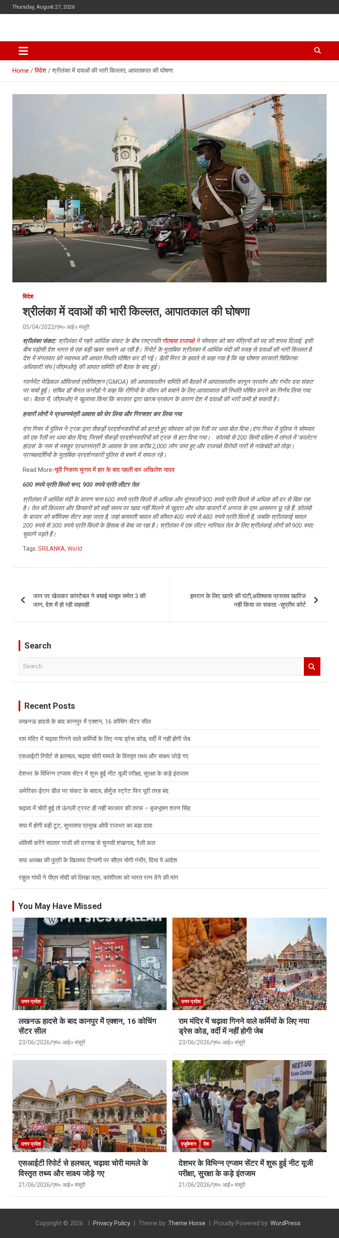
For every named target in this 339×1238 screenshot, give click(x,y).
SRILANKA (51, 548)
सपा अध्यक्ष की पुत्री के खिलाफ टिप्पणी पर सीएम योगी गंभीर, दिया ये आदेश (98, 860)
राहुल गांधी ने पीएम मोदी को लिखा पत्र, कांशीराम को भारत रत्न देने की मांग (98, 877)
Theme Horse (186, 1223)
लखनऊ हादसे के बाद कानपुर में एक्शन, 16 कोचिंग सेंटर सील (85, 721)
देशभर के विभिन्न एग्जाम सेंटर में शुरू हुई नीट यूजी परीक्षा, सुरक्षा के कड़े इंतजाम (104, 773)
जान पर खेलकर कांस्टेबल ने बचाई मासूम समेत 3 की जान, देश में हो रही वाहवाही (89, 600)
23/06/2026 (34, 1042)
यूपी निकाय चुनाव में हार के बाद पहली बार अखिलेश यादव (114, 469)
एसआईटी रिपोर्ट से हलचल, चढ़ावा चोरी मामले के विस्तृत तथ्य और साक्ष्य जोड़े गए (104, 756)
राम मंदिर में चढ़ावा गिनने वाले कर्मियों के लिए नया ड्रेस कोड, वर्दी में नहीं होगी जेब (104, 739)
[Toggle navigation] (23, 50)
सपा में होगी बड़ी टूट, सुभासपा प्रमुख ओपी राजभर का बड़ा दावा (85, 825)
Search (312, 666)
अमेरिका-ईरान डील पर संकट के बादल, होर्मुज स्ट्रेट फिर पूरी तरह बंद (94, 791)
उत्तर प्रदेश (31, 1001)
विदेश (28, 296)
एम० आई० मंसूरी (73, 327)
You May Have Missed (60, 906)
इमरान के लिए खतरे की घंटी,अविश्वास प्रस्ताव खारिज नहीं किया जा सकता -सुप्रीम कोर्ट (248, 600)
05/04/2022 (38, 327)
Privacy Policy (111, 1223)
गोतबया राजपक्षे (178, 341)
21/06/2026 (34, 1184)
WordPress (285, 1223)
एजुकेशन (188, 1144)
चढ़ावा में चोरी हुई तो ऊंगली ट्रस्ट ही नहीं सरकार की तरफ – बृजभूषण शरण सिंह (104, 808)
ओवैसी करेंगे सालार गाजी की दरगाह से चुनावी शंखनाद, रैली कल (87, 843)
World (74, 548)
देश (206, 1144)
